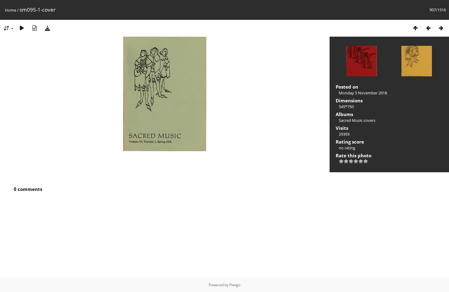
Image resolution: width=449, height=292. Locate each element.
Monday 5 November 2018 (363, 93)
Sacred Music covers (357, 120)
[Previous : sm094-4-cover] (428, 27)
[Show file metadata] (34, 27)
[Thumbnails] (415, 27)
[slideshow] (21, 27)
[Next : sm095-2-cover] (441, 27)
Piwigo (234, 284)
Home (10, 10)
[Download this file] (47, 27)
